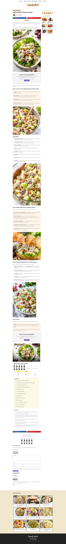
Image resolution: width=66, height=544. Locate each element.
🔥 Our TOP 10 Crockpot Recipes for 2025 (44, 22)
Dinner (29, 1)
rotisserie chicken (29, 266)
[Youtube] (35, 534)
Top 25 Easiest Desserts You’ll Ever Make (50, 22)
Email (14, 463)
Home (14, 10)
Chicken (18, 10)
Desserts (25, 1)
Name (14, 460)
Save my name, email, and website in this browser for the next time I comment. (27, 466)
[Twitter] (32, 534)
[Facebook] (30, 534)
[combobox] (47, 11)
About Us (40, 1)
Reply (14, 480)
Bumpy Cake (43, 33)
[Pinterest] (33, 534)
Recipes (20, 1)
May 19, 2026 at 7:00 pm (15, 474)
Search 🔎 (45, 1)
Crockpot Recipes (34, 1)
